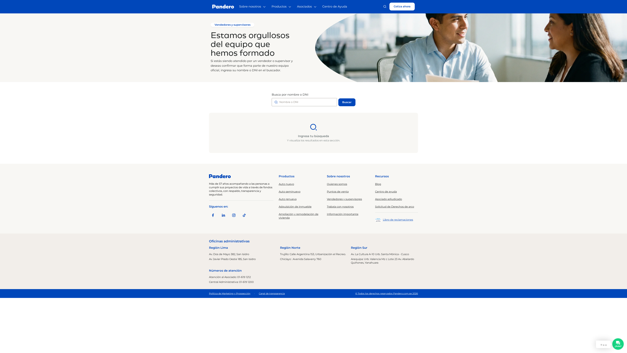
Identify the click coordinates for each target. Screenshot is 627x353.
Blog (378, 184)
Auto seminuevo (289, 191)
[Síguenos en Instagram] (234, 215)
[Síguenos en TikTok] (244, 215)
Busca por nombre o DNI (290, 94)
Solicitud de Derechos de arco (394, 206)
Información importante (342, 214)
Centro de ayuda (386, 191)
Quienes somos (337, 184)
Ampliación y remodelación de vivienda (298, 216)
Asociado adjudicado (388, 199)
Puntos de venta (338, 191)
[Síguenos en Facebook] (213, 215)
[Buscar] (385, 6)
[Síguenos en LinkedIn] (223, 215)
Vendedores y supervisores (344, 199)
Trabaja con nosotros (340, 206)
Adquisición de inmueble (295, 206)
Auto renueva (288, 199)
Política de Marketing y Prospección (229, 293)
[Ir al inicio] (223, 6)
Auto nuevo (286, 184)
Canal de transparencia (272, 293)
